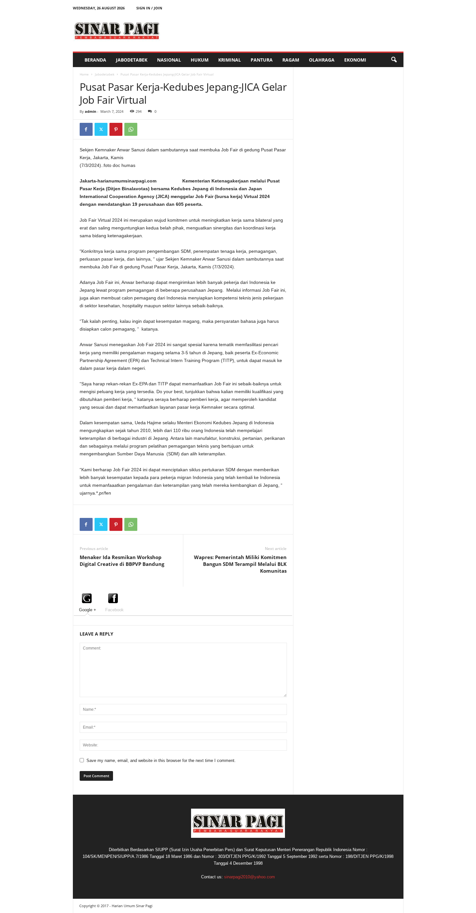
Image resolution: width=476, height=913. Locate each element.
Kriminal (229, 60)
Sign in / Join (149, 8)
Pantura (262, 60)
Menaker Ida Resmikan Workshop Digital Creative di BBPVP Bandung (122, 560)
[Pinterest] (115, 129)
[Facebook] (86, 129)
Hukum (200, 60)
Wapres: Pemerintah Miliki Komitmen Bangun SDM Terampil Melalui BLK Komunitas (240, 564)
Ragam (290, 60)
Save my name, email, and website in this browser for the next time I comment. (161, 760)
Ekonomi (355, 60)
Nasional (169, 60)
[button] (394, 60)
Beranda (95, 60)
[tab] (87, 602)
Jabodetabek (131, 60)
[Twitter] (101, 129)
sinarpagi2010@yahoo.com (249, 876)
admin (90, 111)
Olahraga (321, 60)
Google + (87, 609)
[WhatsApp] (130, 129)
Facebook (114, 609)
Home (84, 74)
